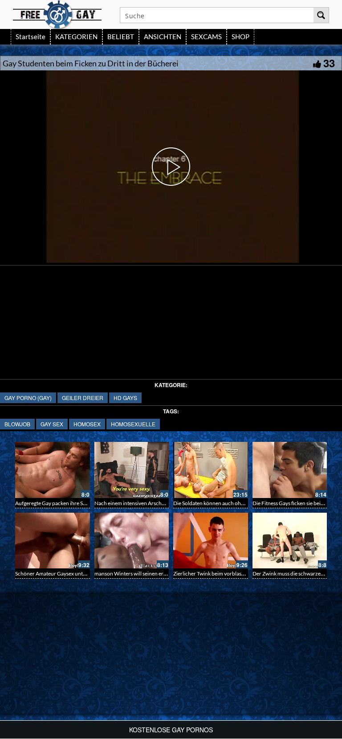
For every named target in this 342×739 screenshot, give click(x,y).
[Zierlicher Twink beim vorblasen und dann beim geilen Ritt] (210, 541)
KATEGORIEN (76, 37)
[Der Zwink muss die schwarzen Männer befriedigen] (289, 541)
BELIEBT (120, 37)
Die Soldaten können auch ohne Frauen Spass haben (233, 503)
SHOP (240, 37)
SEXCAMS (206, 37)
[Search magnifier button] (321, 15)
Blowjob (17, 424)
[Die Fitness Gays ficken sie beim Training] (289, 470)
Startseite (30, 37)
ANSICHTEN (162, 37)
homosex (87, 424)
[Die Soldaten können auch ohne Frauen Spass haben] (210, 470)
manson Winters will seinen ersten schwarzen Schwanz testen (165, 573)
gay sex (52, 424)
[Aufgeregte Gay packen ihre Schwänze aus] (52, 470)
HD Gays (125, 397)
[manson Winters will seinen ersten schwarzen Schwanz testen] (131, 541)
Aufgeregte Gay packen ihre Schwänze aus (64, 503)
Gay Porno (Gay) (28, 397)
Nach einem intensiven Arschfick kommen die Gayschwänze (163, 503)
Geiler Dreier (82, 397)
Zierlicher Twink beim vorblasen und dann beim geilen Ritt (240, 573)
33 (329, 62)
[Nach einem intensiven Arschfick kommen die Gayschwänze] (131, 470)
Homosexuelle (133, 424)
